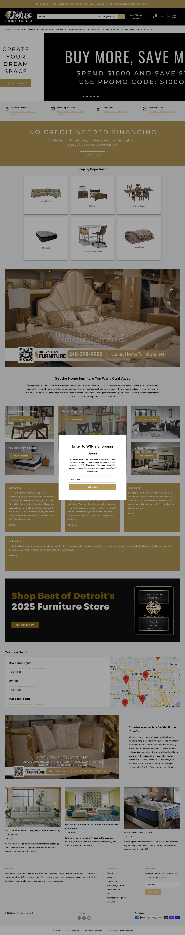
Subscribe (92, 487)
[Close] (121, 440)
